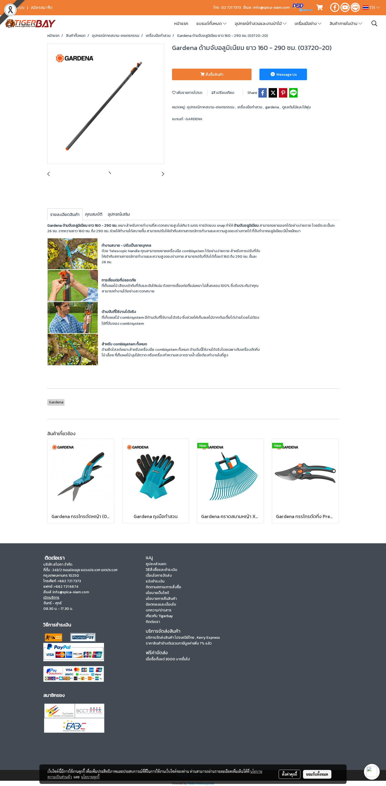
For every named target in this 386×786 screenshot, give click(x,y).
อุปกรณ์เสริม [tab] (119, 214)
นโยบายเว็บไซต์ (157, 593)
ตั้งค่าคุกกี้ (289, 774)
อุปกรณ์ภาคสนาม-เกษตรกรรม (211, 107)
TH (372, 7)
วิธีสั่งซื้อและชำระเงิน (161, 569)
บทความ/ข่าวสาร (158, 610)
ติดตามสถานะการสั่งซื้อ (163, 587)
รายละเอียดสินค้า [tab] (65, 214)
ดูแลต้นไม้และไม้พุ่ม (296, 107)
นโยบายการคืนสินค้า (161, 598)
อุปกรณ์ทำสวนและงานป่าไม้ (259, 23)
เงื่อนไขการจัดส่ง (159, 575)
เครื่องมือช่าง (306, 23)
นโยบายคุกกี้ (90, 776)
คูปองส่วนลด (156, 564)
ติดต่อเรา (153, 622)
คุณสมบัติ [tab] (93, 214)
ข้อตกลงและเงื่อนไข (161, 604)
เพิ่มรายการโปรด (189, 92)
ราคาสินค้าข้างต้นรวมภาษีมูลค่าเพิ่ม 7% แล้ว (179, 643)
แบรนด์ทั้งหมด (209, 23)
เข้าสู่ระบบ (15, 7)
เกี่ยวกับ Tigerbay (159, 616)
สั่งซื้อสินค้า (214, 74)
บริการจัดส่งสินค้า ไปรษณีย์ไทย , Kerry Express (183, 637)
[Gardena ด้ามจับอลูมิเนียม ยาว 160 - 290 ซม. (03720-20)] (106, 104)
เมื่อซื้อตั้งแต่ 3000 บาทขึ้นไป (168, 659)
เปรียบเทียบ (224, 92)
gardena (272, 107)
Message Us (286, 74)
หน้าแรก (181, 23)
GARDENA (193, 119)
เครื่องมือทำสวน (250, 107)
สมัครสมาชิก (42, 7)
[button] (374, 23)
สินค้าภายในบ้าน (344, 23)
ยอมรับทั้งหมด (317, 774)
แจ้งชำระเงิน (155, 581)
